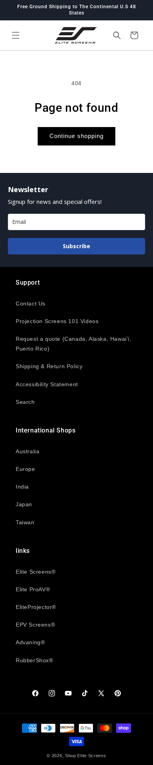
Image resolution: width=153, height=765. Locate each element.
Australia (27, 451)
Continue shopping (76, 136)
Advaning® (30, 642)
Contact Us (31, 303)
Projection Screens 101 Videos (57, 321)
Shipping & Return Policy (49, 366)
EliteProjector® (36, 607)
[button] (15, 35)
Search (25, 402)
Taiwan (25, 522)
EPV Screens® (35, 624)
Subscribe (76, 246)
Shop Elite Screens (85, 755)
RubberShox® (34, 660)
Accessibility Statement (47, 384)
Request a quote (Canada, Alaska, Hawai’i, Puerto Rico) (73, 344)
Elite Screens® (35, 572)
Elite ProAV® (33, 589)
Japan (24, 504)
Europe (25, 469)
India (22, 486)
